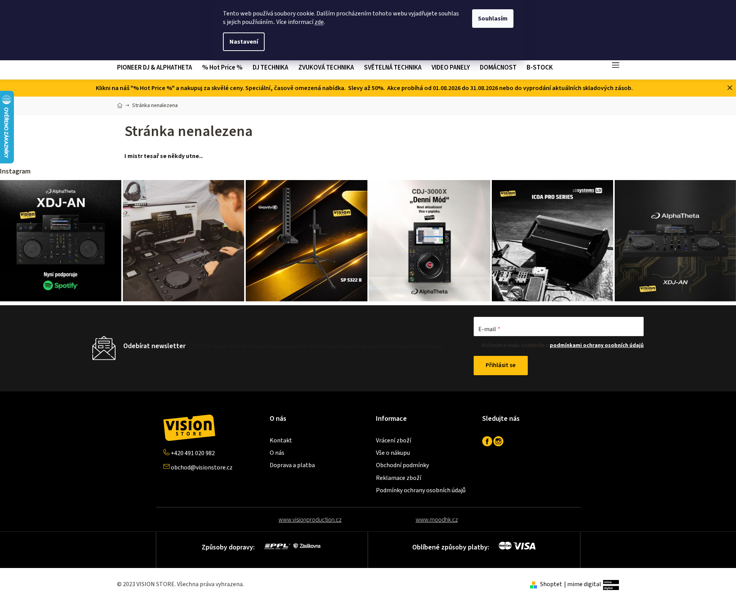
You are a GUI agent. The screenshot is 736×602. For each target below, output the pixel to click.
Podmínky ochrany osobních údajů (421, 490)
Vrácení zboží (393, 440)
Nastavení (243, 41)
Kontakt (281, 440)
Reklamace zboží (398, 478)
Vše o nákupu (393, 453)
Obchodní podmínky (402, 465)
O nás (277, 453)
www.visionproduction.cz (310, 519)
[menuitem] (157, 67)
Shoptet (551, 584)
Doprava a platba (292, 465)
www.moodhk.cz (437, 519)
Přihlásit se (501, 365)
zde (319, 22)
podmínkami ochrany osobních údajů (597, 345)
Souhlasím (493, 18)
